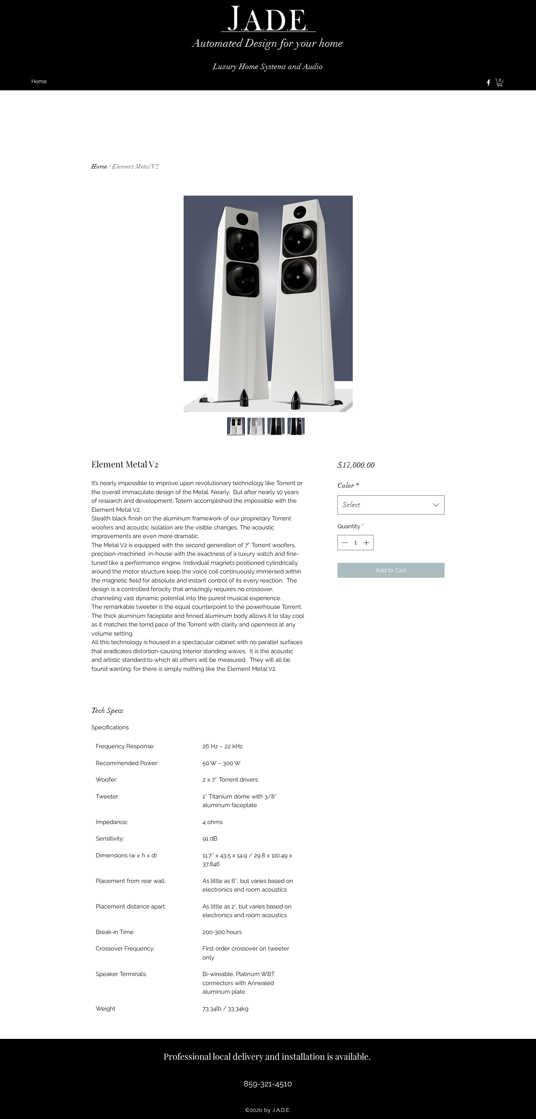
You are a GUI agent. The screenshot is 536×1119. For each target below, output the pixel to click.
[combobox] (391, 505)
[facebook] (488, 82)
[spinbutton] (355, 542)
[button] (500, 82)
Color (348, 485)
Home (99, 166)
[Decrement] (344, 542)
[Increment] (367, 542)
